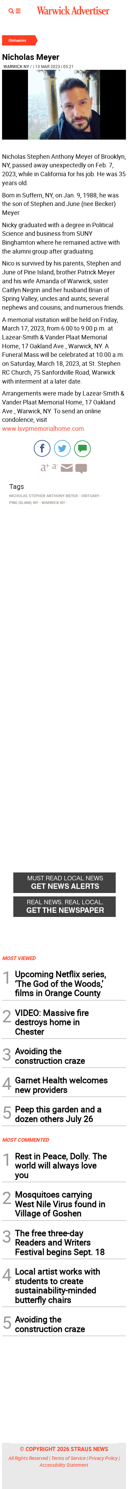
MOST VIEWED (18, 958)
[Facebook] (42, 448)
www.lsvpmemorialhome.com (43, 428)
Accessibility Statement (64, 1465)
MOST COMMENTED (25, 1139)
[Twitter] (62, 448)
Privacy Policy (103, 1458)
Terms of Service (68, 1458)
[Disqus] (64, 594)
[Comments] (82, 448)
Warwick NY (16, 66)
